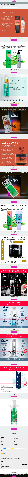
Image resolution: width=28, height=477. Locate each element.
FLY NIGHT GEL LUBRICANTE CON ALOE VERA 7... (14, 231)
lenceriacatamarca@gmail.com (5, 457)
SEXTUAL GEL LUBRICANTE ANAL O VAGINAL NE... (14, 361)
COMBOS (2, 444)
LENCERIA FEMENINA (16, 438)
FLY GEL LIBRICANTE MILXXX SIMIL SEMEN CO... (14, 296)
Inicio (1, 4)
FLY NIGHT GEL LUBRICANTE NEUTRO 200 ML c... (14, 69)
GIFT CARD (15, 441)
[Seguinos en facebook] (2, 461)
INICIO (1, 438)
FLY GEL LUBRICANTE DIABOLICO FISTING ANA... (14, 134)
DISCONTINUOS (16, 444)
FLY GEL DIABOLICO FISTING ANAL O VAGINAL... (14, 166)
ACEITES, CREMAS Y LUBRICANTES (6, 4)
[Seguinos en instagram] (1, 461)
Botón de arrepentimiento (14, 472)
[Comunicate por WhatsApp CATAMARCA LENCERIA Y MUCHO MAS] (26, 473)
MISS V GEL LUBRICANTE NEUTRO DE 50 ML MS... (14, 393)
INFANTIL (2, 441)
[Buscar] (13, 3)
